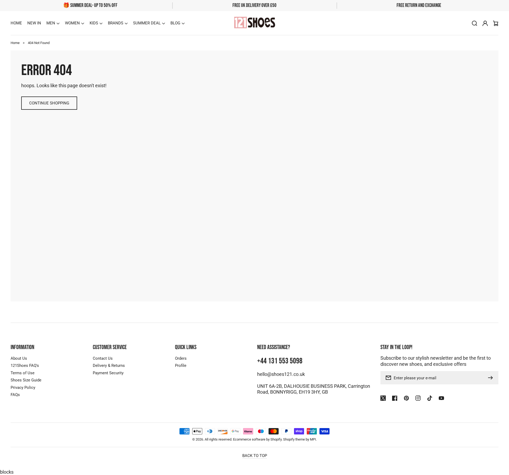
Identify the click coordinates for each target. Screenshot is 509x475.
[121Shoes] (254, 23)
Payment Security (108, 373)
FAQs (15, 394)
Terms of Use (22, 373)
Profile (180, 365)
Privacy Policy (23, 387)
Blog (175, 23)
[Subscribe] (491, 377)
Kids (94, 23)
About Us (19, 358)
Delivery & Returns (109, 365)
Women (72, 23)
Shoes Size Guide (26, 380)
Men (50, 23)
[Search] (474, 23)
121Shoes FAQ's (25, 365)
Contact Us (103, 358)
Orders (181, 358)
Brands (115, 23)
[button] (53, 23)
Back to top (254, 455)
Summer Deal (147, 23)
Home (15, 43)
